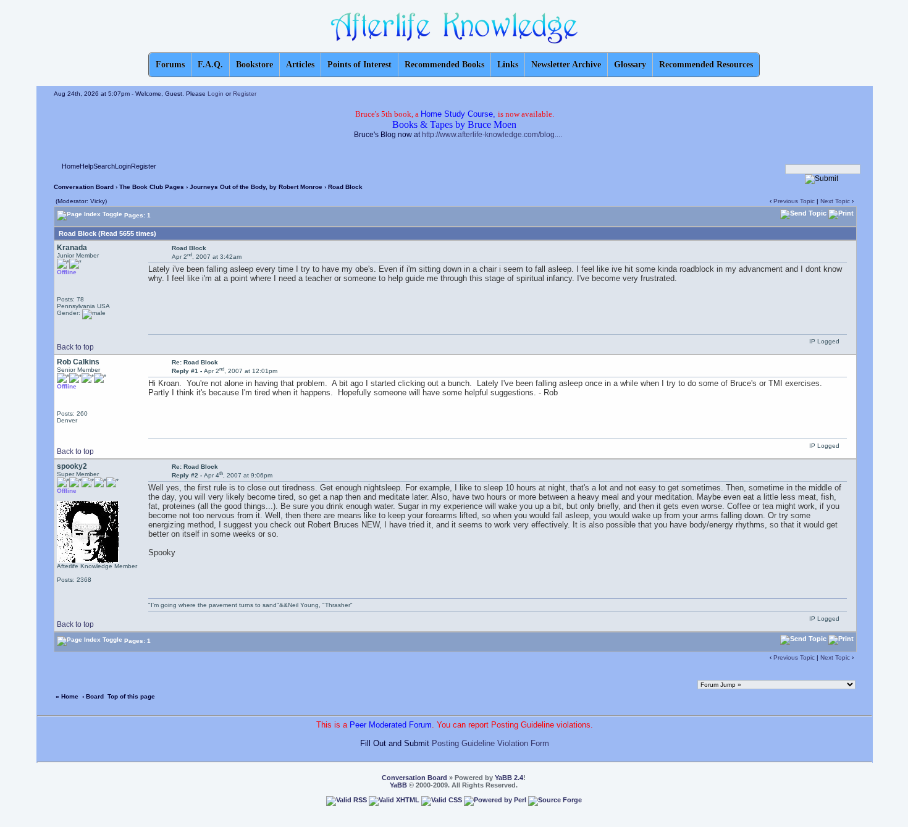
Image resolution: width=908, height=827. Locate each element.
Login (216, 93)
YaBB (398, 785)
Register (244, 93)
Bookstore (254, 64)
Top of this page (131, 696)
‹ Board (93, 696)
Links (507, 64)
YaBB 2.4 (509, 777)
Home (71, 166)
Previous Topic (794, 201)
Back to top (75, 347)
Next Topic (835, 201)
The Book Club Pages (151, 186)
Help (86, 166)
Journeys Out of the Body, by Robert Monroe (256, 186)
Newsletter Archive (566, 64)
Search (104, 166)
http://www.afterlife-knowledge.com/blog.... (492, 134)
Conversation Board (84, 186)
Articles (300, 64)
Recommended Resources (706, 64)
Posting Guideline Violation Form (490, 743)
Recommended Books (444, 64)
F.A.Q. (210, 64)
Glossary (630, 64)
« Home (67, 696)
